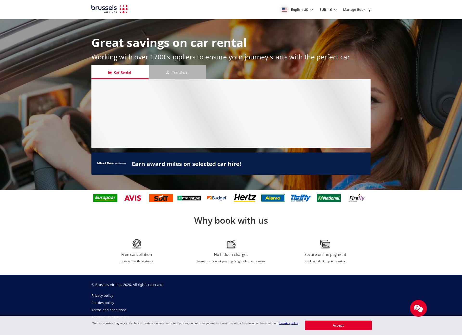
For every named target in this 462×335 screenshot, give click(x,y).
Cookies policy (288, 323)
